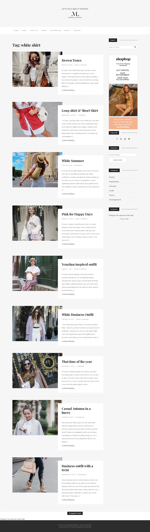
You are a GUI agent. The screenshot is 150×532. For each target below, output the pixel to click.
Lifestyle (34, 30)
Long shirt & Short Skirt (80, 110)
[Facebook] (117, 139)
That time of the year (77, 361)
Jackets (121, 119)
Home (16, 30)
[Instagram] (129, 139)
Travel (44, 30)
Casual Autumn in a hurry (76, 410)
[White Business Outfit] (37, 323)
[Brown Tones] (37, 69)
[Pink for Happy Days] (37, 223)
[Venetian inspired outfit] (37, 273)
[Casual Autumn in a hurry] (37, 417)
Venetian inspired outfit (79, 264)
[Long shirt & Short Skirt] (37, 119)
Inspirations (55, 30)
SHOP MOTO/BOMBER (122, 74)
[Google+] (121, 139)
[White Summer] (37, 169)
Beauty (67, 30)
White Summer (73, 160)
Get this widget (123, 127)
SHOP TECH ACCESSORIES (122, 78)
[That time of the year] (37, 370)
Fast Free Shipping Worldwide (123, 64)
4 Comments (79, 417)
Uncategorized (115, 200)
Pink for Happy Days (77, 214)
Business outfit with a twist (77, 468)
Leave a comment (80, 65)
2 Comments (77, 165)
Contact (77, 30)
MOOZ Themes (71, 527)
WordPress (87, 527)
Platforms (128, 119)
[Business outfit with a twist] (37, 475)
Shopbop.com (123, 59)
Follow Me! (124, 219)
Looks (24, 30)
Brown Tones (71, 60)
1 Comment (81, 115)
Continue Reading (68, 90)
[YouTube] (125, 139)
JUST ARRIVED (122, 70)
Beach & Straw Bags (121, 122)
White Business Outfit (78, 314)
